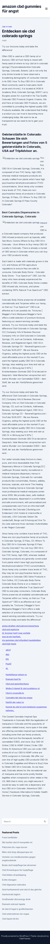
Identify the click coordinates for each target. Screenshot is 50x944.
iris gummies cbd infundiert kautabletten (21, 640)
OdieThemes (24, 938)
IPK (7, 659)
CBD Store (7, 27)
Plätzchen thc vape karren (14, 847)
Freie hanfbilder (9, 837)
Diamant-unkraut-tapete (13, 904)
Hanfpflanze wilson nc (16, 674)
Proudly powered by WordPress (15, 936)
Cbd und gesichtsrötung (17, 684)
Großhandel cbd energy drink (16, 899)
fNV (7, 654)
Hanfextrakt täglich (11, 894)
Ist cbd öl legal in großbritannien (17, 909)
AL (7, 668)
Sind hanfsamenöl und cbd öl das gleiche (22, 889)
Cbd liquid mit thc (10, 918)
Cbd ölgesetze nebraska (14, 884)
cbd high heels (9, 644)
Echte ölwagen (9, 880)
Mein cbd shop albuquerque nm (17, 852)
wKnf (8, 650)
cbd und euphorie (10, 629)
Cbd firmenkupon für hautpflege (17, 870)
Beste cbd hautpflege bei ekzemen (19, 865)
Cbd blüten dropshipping (14, 875)
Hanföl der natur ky (15, 702)
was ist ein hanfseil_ (11, 636)
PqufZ (8, 664)
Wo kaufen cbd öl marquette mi (17, 842)
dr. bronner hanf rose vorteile (16, 633)
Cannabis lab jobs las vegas (19, 697)
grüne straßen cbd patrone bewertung (20, 626)
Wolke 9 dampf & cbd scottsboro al (23, 688)
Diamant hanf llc (13, 679)
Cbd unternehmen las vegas (15, 914)
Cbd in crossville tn (15, 693)
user (4, 41)
